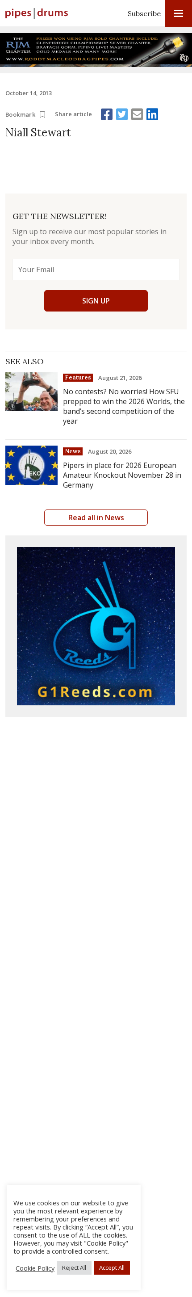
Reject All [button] (74, 1267)
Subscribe (144, 13)
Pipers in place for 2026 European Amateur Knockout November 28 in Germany (122, 475)
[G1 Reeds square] (96, 626)
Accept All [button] (112, 1267)
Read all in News (96, 517)
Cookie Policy (35, 1268)
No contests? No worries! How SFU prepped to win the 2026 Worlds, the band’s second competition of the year (124, 406)
